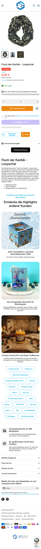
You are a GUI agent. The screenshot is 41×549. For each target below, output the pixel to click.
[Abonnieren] (37, 488)
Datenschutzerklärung (7, 494)
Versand (3, 80)
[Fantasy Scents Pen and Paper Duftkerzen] (20, 334)
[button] (39, 6)
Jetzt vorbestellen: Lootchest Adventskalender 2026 (20, 253)
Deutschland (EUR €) (7, 510)
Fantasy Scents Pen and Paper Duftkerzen (20, 355)
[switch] (36, 546)
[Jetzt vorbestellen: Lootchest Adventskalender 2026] (20, 230)
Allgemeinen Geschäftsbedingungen (27, 116)
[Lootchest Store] (20, 5)
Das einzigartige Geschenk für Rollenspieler (20, 303)
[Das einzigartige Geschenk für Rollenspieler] (20, 281)
